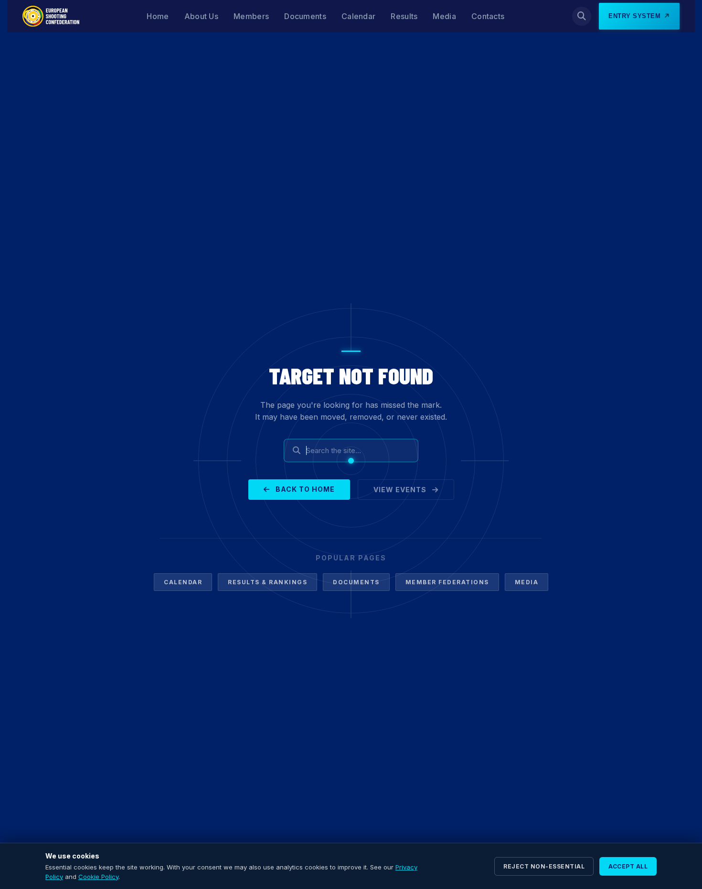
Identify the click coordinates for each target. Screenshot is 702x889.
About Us (201, 16)
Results (404, 16)
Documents (305, 16)
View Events (400, 490)
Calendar (358, 16)
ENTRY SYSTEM (634, 16)
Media (444, 16)
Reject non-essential (544, 866)
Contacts (487, 16)
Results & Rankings (267, 582)
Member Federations (447, 582)
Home (158, 16)
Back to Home (304, 489)
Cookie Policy (98, 876)
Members (251, 16)
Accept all (628, 866)
